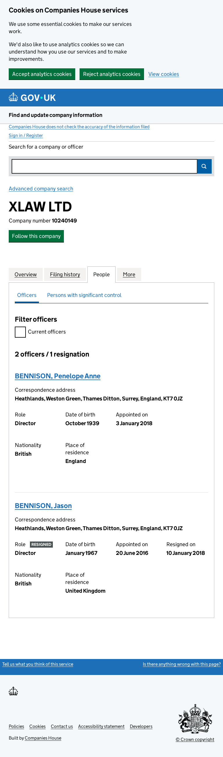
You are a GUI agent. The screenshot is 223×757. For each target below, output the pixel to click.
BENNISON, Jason (43, 505)
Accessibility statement (101, 726)
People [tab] (101, 274)
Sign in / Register (26, 135)
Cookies (37, 726)
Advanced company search (41, 188)
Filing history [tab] (65, 274)
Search (204, 166)
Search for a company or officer (46, 146)
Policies (16, 726)
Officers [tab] (27, 295)
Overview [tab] (26, 274)
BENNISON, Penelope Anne (57, 376)
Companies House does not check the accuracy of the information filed (79, 126)
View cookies (163, 74)
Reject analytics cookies (112, 74)
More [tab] (129, 274)
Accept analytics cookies (42, 74)
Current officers (47, 331)
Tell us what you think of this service (37, 664)
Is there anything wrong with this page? (182, 664)
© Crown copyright (195, 739)
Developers (141, 726)
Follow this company (36, 236)
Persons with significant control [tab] (84, 295)
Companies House (43, 738)
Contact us (62, 726)
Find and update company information (55, 115)
